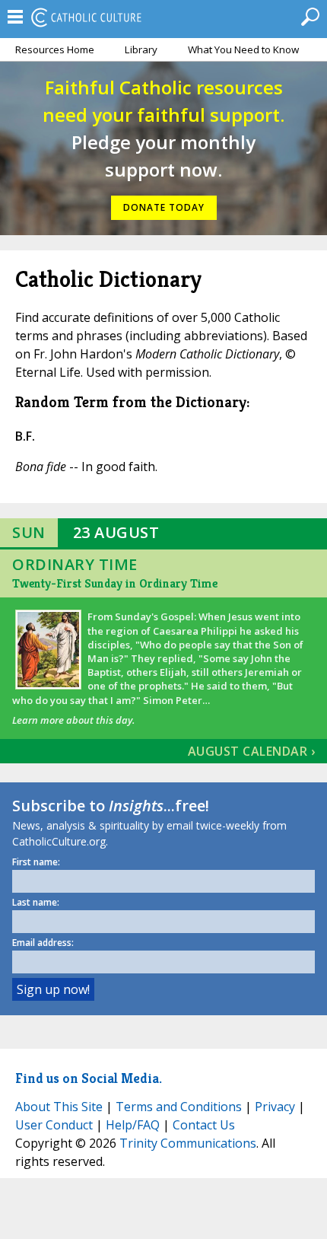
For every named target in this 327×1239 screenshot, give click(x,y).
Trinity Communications (187, 1143)
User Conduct (54, 1124)
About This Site (59, 1106)
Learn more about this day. (73, 720)
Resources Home (54, 49)
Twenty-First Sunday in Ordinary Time (114, 583)
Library (141, 49)
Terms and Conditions (179, 1106)
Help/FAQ (133, 1124)
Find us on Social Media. (88, 1078)
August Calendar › (252, 751)
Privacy (275, 1106)
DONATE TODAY (164, 207)
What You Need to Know (243, 49)
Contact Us (204, 1124)
